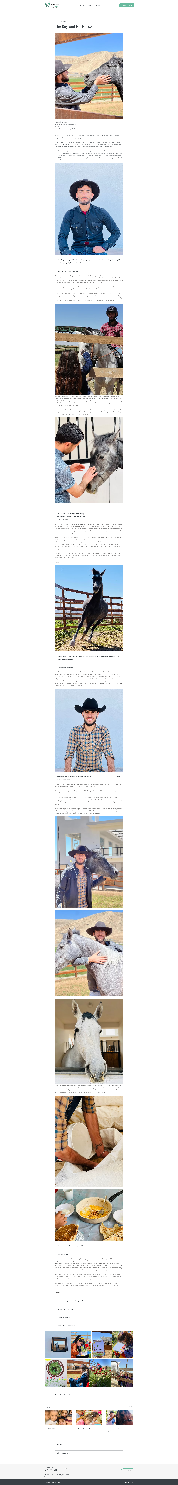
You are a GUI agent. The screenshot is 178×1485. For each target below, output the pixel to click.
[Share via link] (69, 1394)
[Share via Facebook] (55, 1394)
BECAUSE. (51, 1429)
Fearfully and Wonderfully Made (117, 1430)
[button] (113, 5)
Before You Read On (85, 1429)
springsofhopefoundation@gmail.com (57, 1476)
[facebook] (69, 1469)
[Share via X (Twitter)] (60, 1394)
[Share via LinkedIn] (65, 1394)
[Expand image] (58, 1344)
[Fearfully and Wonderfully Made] (119, 1417)
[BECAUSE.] (58, 1417)
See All (131, 1407)
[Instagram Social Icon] (66, 1469)
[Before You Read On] (89, 1417)
